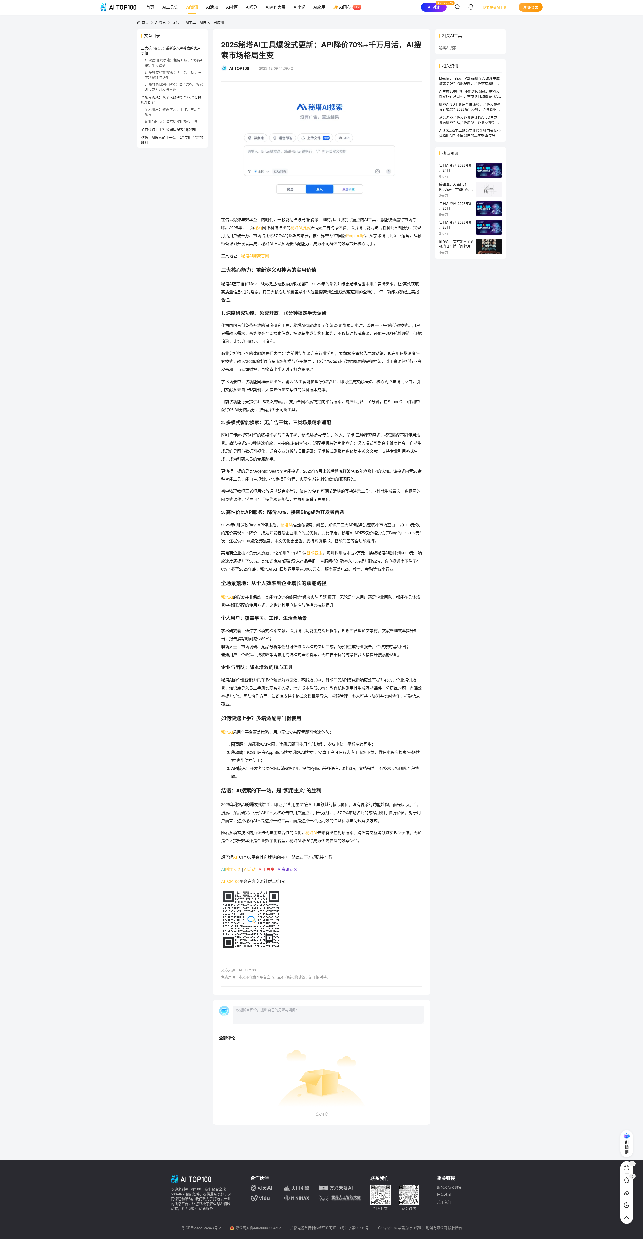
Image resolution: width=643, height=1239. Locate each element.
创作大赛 (233, 869)
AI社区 (232, 7)
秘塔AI (286, 525)
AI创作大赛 (276, 7)
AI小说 (299, 7)
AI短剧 (252, 7)
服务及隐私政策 (449, 1187)
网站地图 (444, 1194)
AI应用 (319, 7)
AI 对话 (434, 6)
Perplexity (355, 235)
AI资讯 (192, 7)
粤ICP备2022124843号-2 (201, 1227)
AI (235, 857)
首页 (150, 7)
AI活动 (212, 7)
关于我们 (444, 1201)
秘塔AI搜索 (300, 227)
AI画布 (345, 7)
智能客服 (314, 553)
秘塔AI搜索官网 (255, 256)
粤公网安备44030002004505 (258, 1227)
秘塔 (258, 227)
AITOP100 (230, 881)
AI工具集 (170, 7)
